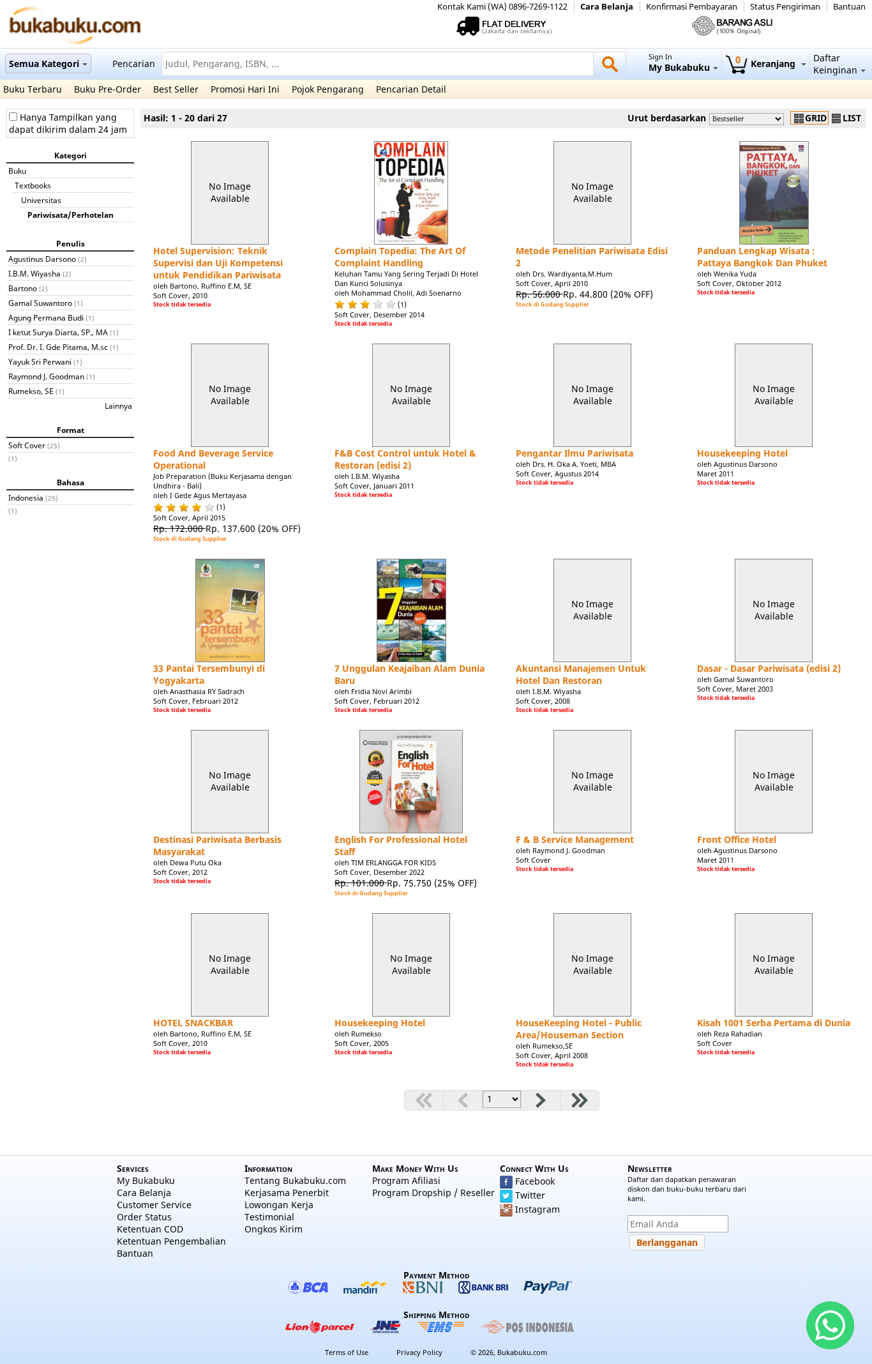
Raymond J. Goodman (46, 376)
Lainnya (118, 405)
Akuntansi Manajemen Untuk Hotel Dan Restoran (581, 674)
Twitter (530, 1195)
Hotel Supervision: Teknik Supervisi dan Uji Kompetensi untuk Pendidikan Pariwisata (218, 263)
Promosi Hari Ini (245, 89)
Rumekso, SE (31, 391)
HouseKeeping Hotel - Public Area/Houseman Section (579, 1029)
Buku (17, 170)
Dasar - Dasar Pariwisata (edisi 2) (769, 668)
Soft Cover (26, 445)
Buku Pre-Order (107, 89)
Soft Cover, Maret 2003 (735, 688)
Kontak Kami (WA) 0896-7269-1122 (502, 6)
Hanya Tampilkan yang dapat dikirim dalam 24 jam (68, 123)
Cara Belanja (606, 6)
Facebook (535, 1181)
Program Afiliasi (406, 1180)
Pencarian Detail (411, 89)
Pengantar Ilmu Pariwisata (574, 453)
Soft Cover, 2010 (180, 295)
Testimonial (269, 1217)
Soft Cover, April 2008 (552, 1055)
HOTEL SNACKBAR (193, 1023)
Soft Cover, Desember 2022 (380, 872)
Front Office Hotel (736, 839)
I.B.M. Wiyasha (34, 273)
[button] (667, 1242)
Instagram (537, 1209)
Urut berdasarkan (667, 118)
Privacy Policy (419, 1352)
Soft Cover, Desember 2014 (380, 314)
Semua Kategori (44, 63)
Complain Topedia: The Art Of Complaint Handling (400, 257)
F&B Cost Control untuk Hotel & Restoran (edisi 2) (405, 459)
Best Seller (176, 89)
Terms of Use (346, 1352)
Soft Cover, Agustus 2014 (557, 473)
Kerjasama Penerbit (286, 1192)
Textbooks (33, 185)
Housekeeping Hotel (742, 453)
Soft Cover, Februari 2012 (195, 701)
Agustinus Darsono (42, 259)
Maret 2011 (715, 473)
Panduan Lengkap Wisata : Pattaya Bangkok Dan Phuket (762, 257)
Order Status (144, 1217)
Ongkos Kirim (273, 1229)
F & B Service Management (575, 839)
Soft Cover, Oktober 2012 (739, 283)
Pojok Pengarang (328, 89)
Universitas (41, 200)
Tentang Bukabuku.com (295, 1180)
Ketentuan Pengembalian (171, 1241)
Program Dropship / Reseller (433, 1192)
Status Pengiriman (785, 6)
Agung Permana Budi (46, 317)
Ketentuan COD (150, 1229)
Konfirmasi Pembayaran (691, 6)
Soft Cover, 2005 (362, 1043)
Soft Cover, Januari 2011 (374, 485)
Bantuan (849, 6)
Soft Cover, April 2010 (552, 283)
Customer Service (154, 1205)
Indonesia (25, 497)
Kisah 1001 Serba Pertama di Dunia (773, 1023)
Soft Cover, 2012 (180, 872)
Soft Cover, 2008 (543, 701)
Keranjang (766, 63)
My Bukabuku (146, 1180)
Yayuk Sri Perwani (39, 361)
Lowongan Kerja (278, 1205)
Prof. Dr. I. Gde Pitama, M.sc (58, 347)
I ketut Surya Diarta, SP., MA (58, 332)
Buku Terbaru (32, 89)
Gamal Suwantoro (40, 303)
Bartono (22, 288)
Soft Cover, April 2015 (189, 517)
